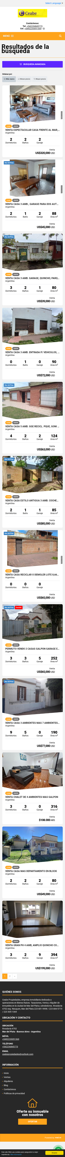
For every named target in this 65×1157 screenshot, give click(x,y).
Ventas (7, 1077)
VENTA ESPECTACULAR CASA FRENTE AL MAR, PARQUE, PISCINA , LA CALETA (32, 130)
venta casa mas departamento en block (31, 871)
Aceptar (54, 1153)
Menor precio (25, 79)
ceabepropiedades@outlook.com (17, 1054)
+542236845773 (34, 26)
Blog (6, 1085)
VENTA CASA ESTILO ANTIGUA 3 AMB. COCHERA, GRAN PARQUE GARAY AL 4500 (32, 500)
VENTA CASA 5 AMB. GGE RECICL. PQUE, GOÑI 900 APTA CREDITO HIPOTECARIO (32, 426)
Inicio (6, 1073)
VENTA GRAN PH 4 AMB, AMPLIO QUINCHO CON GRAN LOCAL (32, 945)
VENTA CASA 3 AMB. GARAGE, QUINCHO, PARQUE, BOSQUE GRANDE (32, 278)
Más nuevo (10, 79)
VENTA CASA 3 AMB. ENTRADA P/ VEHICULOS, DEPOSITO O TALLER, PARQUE (32, 352)
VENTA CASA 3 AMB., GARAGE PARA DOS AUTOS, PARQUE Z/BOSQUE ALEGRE (32, 204)
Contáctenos (10, 1089)
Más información (16, 1154)
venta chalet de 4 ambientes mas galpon (31, 797)
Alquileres (8, 1081)
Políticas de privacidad (14, 1093)
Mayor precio (40, 79)
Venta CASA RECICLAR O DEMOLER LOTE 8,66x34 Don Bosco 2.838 (32, 575)
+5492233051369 (32, 28)
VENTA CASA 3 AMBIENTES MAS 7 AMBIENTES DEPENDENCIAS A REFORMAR (32, 723)
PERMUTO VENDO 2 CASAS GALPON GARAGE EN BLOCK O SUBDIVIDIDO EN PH (32, 649)
